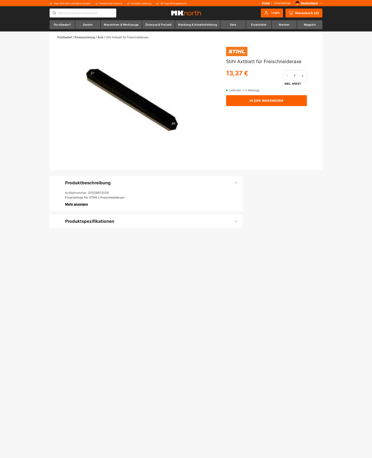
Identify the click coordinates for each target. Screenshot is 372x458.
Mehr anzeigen (76, 204)
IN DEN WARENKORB (266, 101)
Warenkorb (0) (307, 13)
